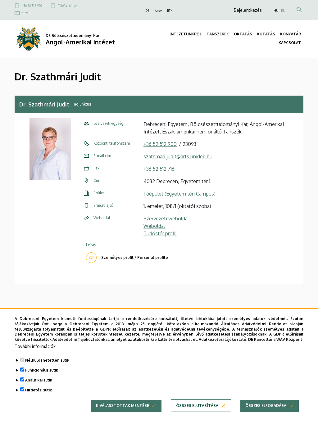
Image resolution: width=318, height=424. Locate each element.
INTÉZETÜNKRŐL (186, 34)
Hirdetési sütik (38, 390)
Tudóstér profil (160, 233)
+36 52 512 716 (159, 169)
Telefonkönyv (67, 5)
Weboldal (154, 226)
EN (283, 10)
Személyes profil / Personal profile (134, 257)
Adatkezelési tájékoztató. (223, 339)
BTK (169, 10)
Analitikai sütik (38, 380)
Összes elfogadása (265, 405)
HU (276, 10)
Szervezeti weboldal (166, 218)
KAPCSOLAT (290, 42)
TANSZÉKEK (218, 34)
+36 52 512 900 (32, 5)
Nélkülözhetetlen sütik (47, 360)
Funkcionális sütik (41, 370)
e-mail (26, 13)
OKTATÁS (243, 34)
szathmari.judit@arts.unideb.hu (177, 156)
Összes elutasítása (197, 405)
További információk (35, 346)
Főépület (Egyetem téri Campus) (179, 194)
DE (147, 10)
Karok (158, 10)
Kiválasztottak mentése (122, 405)
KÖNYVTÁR (290, 34)
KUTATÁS (266, 34)
